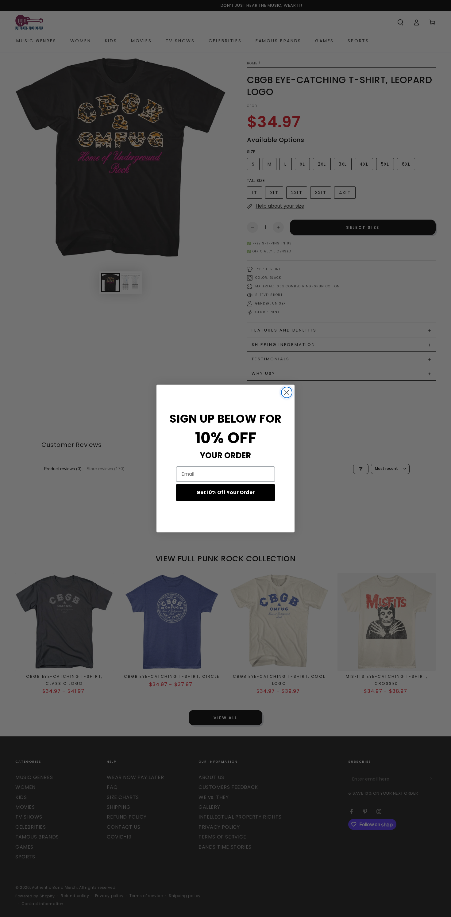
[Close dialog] (286, 392)
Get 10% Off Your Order (225, 492)
